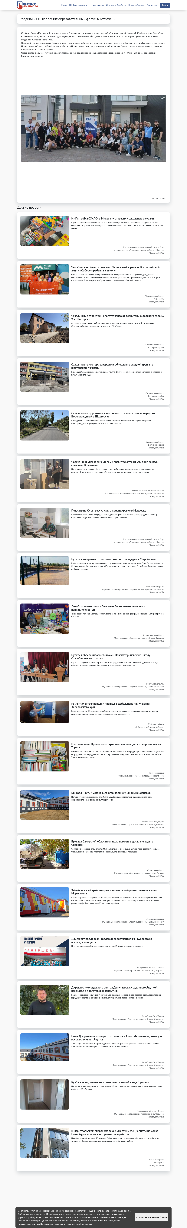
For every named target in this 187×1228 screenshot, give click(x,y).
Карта (64, 5)
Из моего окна (97, 5)
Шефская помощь (78, 5)
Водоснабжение (136, 5)
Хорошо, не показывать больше (151, 1217)
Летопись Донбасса (116, 5)
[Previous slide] (30, 128)
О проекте (152, 5)
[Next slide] (157, 128)
